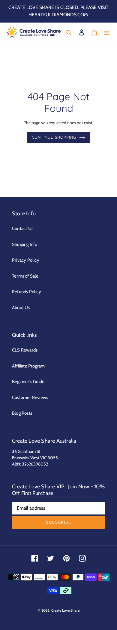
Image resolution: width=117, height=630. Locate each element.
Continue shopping (54, 137)
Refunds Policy (26, 291)
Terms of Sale (25, 276)
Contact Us (22, 228)
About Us (21, 307)
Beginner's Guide (28, 381)
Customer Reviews (30, 397)
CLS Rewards (25, 350)
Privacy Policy (25, 260)
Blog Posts (22, 413)
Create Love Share (65, 610)
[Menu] (106, 32)
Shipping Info (25, 244)
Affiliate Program (28, 366)
